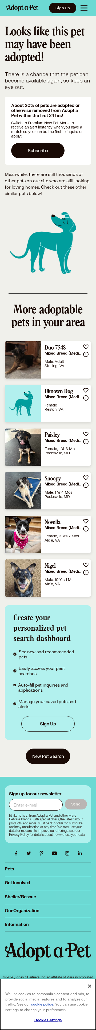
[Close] (89, 986)
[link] (48, 360)
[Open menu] (84, 8)
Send (76, 804)
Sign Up (62, 8)
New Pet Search (48, 756)
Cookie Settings (48, 1020)
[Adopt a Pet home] (22, 8)
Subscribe (38, 150)
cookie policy (42, 1004)
